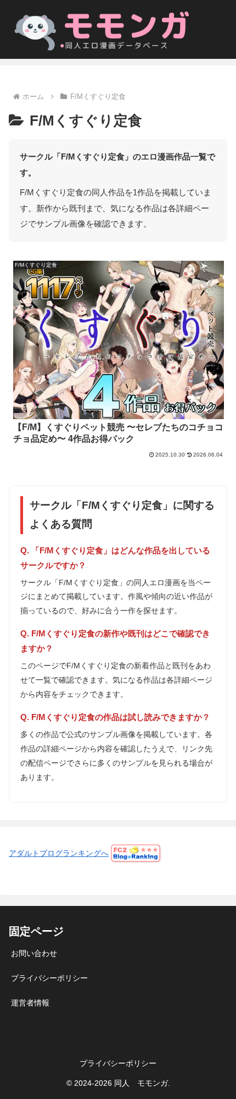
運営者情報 (30, 1002)
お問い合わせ (34, 953)
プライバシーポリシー (49, 978)
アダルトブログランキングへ (59, 853)
